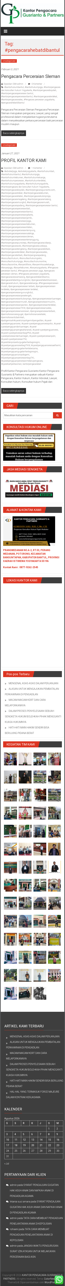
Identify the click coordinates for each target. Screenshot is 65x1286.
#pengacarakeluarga (28, 283)
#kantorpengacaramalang (39, 199)
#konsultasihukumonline (35, 261)
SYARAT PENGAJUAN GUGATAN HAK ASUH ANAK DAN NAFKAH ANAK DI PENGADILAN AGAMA (34, 1190)
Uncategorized (9, 61)
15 (49, 1139)
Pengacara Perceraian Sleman (30, 76)
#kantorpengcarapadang (35, 255)
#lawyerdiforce (24, 264)
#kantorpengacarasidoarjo (39, 243)
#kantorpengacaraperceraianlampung (18, 230)
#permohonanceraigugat (12, 314)
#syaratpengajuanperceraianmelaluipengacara (22, 361)
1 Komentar (36, 168)
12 (24, 1139)
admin (13, 1185)
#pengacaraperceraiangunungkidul (17, 292)
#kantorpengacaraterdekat (45, 96)
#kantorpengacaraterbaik (39, 249)
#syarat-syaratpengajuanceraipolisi (37, 323)
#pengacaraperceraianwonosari (15, 311)
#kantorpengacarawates (12, 99)
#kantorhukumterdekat (35, 180)
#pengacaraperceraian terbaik (21, 286)
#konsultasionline (9, 264)
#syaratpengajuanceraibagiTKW (15, 345)
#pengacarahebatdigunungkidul (15, 280)
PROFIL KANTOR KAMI (23, 160)
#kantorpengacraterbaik (12, 255)
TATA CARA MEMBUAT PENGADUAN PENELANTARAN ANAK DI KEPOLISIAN (31, 1235)
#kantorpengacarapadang (12, 205)
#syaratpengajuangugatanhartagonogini (19, 351)
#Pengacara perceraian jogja (30, 271)
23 (58, 1145)
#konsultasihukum (9, 258)
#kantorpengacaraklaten (12, 196)
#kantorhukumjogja (34, 87)
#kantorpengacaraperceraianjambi (16, 218)
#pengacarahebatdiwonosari (44, 280)
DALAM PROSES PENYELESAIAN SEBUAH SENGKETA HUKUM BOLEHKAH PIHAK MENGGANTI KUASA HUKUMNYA (33, 716)
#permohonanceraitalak (35, 314)
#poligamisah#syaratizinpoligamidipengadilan (22, 320)
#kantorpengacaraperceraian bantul (17, 93)
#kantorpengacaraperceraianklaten (16, 227)
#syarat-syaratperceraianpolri (42, 336)
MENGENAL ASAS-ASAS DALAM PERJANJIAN (33, 683)
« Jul (6, 1163)
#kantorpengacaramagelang (14, 199)
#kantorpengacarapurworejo (13, 243)
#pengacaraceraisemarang (13, 277)
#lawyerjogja (6, 267)
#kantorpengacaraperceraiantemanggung (19, 239)
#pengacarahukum (9, 283)
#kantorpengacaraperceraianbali (15, 208)
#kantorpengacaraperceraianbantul (17, 96)
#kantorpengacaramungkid (13, 202)
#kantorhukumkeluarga (34, 177)
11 (16, 1139)
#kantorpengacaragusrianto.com (40, 190)
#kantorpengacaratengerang (14, 249)
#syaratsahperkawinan (11, 364)
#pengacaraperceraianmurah (14, 302)
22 (49, 1145)
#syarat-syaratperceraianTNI (14, 339)
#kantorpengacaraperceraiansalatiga (17, 233)
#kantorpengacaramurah (38, 202)
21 (41, 1145)
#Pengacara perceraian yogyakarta (39, 99)
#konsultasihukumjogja (12, 261)
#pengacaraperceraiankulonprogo (16, 299)
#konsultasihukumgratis (30, 258)
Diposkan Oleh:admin (13, 84)
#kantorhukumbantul (14, 87)
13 (32, 1139)
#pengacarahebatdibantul (12, 103)
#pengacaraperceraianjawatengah (16, 295)
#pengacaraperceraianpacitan (14, 305)
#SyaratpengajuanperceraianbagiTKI (17, 358)
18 (16, 1145)
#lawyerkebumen (21, 267)
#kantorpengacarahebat (12, 193)
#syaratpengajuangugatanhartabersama (19, 348)
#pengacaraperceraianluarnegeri (46, 299)
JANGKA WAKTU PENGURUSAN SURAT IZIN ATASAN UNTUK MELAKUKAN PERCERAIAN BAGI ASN (34, 1251)
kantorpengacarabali (32, 364)
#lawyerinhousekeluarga (43, 264)
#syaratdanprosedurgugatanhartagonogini (20, 342)
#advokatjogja (10, 171)
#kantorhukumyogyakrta (37, 184)
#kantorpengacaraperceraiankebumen (18, 224)
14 (41, 1139)
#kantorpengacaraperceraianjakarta (17, 215)
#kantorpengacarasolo (11, 246)
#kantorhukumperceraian (12, 180)
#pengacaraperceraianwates (38, 308)
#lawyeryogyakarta (38, 267)
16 (58, 1139)
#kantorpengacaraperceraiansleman (17, 236)
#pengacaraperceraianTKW (13, 308)
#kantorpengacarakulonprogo (37, 196)
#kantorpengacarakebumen (36, 193)
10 (7, 1139)
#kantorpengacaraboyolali (44, 90)
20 (32, 1145)
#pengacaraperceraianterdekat (42, 305)
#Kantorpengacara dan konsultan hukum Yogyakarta (25, 187)
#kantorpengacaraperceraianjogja (16, 221)
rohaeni (14, 1229)
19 (24, 1145)
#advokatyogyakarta (27, 171)
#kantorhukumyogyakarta (13, 184)
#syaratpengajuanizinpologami (15, 354)
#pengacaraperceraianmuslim (41, 302)
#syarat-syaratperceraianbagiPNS (16, 333)
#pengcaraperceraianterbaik (42, 311)
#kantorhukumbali (45, 171)
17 (7, 1145)
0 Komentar (36, 84)
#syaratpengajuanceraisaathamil (45, 345)
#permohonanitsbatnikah (12, 317)
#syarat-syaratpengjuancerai (45, 330)
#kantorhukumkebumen (12, 177)
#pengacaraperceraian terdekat (24, 289)
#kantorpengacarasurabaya (34, 246)
